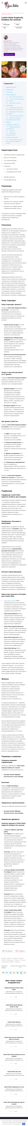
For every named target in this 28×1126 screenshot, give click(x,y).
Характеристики (11, 87)
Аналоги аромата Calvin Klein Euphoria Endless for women (14, 141)
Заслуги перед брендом (16, 115)
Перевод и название (12, 124)
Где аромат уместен (15, 103)
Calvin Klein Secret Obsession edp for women (14, 1038)
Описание (9, 92)
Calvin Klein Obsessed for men (14, 1087)
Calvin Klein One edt (14, 1071)
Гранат (15, 958)
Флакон (8, 122)
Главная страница (6, 13)
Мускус (17, 960)
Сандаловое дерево (8, 962)
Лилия (4, 960)
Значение (12, 131)
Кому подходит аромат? (16, 97)
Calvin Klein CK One (10, 600)
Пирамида (9, 89)
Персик (23, 960)
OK (23, 1124)
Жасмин (21, 958)
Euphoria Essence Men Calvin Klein (14, 988)
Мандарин (11, 960)
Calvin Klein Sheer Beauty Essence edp (14, 1005)
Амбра (4, 958)
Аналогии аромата (12, 137)
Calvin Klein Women (14, 1022)
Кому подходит (11, 94)
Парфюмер (9, 105)
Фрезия (18, 962)
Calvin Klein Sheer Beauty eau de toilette (14, 1055)
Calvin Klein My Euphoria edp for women (14, 1103)
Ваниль (10, 958)
